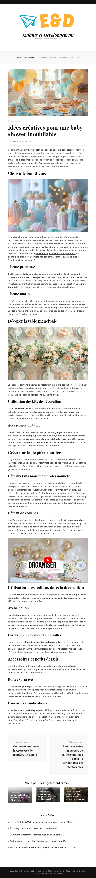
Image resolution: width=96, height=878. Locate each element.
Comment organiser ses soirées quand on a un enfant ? (37, 834)
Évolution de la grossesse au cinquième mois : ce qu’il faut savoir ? (47, 795)
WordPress (57, 873)
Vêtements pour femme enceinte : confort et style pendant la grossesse (75, 795)
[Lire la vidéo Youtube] (48, 560)
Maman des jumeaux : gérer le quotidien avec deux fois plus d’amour (43, 847)
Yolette (14, 141)
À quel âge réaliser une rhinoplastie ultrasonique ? (34, 828)
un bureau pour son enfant (55, 503)
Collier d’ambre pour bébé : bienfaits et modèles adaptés (38, 841)
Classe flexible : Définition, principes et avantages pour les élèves (41, 822)
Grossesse (14, 121)
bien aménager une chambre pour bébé (55, 253)
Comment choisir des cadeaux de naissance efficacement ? (20, 797)
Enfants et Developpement (48, 35)
